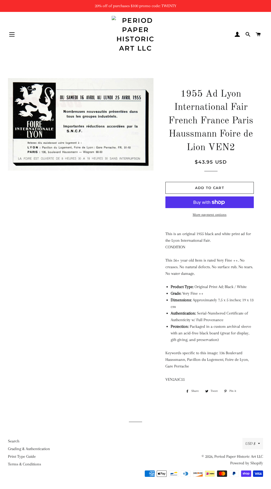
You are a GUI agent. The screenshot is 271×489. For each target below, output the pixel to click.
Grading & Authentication (29, 448)
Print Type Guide (22, 456)
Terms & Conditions (24, 464)
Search (13, 441)
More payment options (210, 215)
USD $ (250, 443)
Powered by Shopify (246, 463)
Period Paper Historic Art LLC (238, 456)
